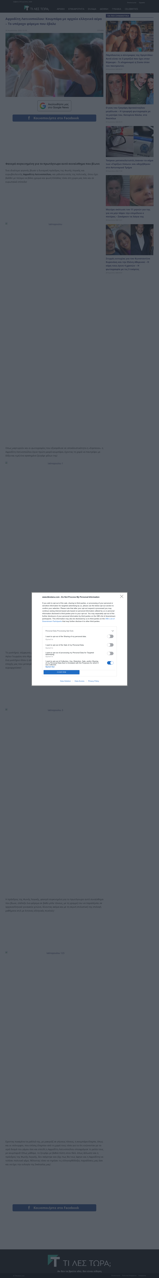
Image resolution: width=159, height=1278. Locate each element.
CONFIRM (61, 672)
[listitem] (79, 631)
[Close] (122, 597)
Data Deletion (65, 681)
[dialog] (79, 639)
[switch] (110, 636)
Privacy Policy (93, 681)
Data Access (79, 681)
